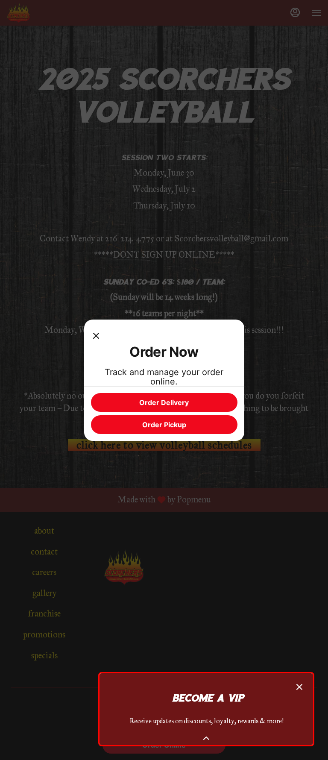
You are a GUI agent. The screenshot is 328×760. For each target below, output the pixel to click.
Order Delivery (164, 402)
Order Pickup (164, 424)
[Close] (96, 334)
